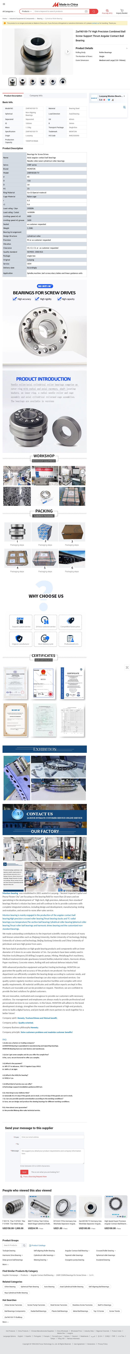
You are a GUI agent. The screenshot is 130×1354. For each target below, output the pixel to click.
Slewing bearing (40, 1260)
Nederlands (84, 1336)
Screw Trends (114, 1311)
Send (24, 1172)
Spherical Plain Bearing (30, 1286)
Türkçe (52, 1338)
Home (5, 18)
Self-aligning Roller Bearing (44, 1250)
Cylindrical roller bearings (43, 1255)
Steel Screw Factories (58, 1305)
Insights (70, 1333)
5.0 (101, 100)
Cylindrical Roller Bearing (53, 18)
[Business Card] (124, 107)
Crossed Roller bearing (105, 1250)
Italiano (67, 1336)
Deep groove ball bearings (13, 1260)
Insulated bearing (103, 1260)
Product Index (116, 1331)
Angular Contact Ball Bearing (76, 1250)
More (5, 1322)
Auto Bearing (49, 1286)
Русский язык (57, 1336)
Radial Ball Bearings (38, 1311)
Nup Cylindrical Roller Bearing (16, 1292)
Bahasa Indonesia (73, 1338)
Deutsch (75, 1336)
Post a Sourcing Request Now (33, 1176)
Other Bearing (10, 1286)
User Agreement (79, 1344)
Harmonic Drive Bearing (12, 1255)
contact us (95, 23)
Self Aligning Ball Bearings (99, 1286)
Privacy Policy (103, 1344)
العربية (93, 1336)
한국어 (100, 1336)
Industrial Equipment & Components (22, 18)
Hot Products (10, 1331)
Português (37, 1336)
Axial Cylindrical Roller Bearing (71, 1286)
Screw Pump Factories (36, 1305)
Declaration (91, 1344)
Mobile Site (61, 1333)
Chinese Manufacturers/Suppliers (42, 1331)
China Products (23, 1331)
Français (47, 1336)
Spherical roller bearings (105, 1255)
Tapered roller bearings (74, 1255)
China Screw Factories (13, 1305)
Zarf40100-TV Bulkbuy (13, 1317)
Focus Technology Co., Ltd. (48, 1344)
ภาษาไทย (121, 1336)
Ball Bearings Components (15, 1311)
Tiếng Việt (61, 1338)
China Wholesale (62, 1331)
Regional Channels (102, 1331)
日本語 (107, 1336)
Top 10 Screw (98, 1311)
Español (28, 1336)
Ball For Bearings (104, 1305)
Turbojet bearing (9, 1250)
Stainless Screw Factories (82, 1305)
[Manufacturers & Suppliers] (65, 4)
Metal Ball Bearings (80, 1311)
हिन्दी (113, 1336)
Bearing (39, 18)
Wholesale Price (76, 1331)
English (20, 1336)
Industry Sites (89, 1331)
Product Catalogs (38, 1245)
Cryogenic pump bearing (74, 1260)
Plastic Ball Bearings (60, 1311)
